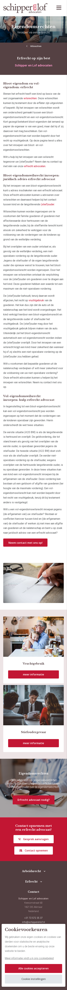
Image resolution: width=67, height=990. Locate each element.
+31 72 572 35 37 (33, 918)
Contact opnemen (36, 850)
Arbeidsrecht (31, 871)
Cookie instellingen (33, 979)
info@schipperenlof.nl (33, 922)
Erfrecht (31, 881)
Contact (33, 891)
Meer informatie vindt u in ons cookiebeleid (29, 958)
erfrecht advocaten (34, 166)
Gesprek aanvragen (36, 839)
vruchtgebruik (36, 300)
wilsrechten (30, 98)
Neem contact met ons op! (25, 543)
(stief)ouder (47, 204)
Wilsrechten (35, 46)
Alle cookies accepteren (33, 968)
